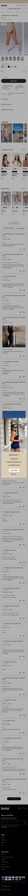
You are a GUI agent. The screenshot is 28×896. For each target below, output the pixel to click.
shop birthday (14, 470)
